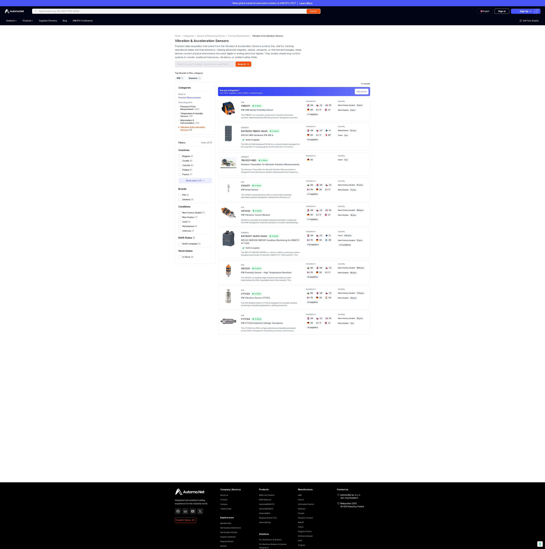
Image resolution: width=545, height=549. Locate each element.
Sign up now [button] (362, 91)
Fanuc (301, 527)
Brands (223, 546)
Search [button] (313, 11)
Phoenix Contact (305, 518)
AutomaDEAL (265, 513)
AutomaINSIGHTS (266, 504)
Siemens (302, 509)
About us (224, 495)
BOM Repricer (265, 499)
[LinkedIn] (185, 511)
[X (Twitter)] (200, 511)
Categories (189, 36)
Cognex (301, 545)
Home (177, 36)
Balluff (301, 522)
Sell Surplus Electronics (230, 528)
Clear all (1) (206, 142)
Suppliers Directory (48, 20)
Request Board (226, 541)
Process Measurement (238, 36)
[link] (190, 492)
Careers (224, 504)
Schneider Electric (306, 504)
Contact (223, 499)
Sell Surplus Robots (228, 532)
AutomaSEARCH (266, 509)
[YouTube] (193, 511)
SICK (300, 540)
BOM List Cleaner (266, 495)
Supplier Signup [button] (183, 520)
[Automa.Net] (14, 11)
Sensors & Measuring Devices (211, 36)
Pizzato (301, 513)
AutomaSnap (265, 522)
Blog (65, 20)
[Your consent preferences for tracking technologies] (540, 544)
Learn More (306, 3)
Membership (225, 523)
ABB (300, 495)
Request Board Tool (268, 518)
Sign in (502, 11)
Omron (301, 499)
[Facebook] (178, 511)
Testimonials (225, 509)
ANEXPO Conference (83, 20)
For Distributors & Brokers (270, 539)
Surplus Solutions (228, 537)
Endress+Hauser (305, 536)
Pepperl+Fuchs (305, 531)
